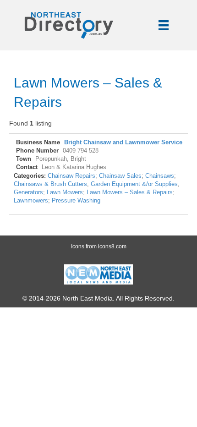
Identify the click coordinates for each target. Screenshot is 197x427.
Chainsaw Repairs (71, 176)
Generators (28, 192)
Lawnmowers (31, 200)
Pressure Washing (76, 200)
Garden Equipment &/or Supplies (134, 184)
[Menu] (163, 25)
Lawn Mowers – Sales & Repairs (130, 192)
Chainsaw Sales (120, 176)
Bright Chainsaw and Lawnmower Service (123, 142)
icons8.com (112, 246)
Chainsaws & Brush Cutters (50, 184)
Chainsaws (159, 176)
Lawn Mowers (65, 192)
